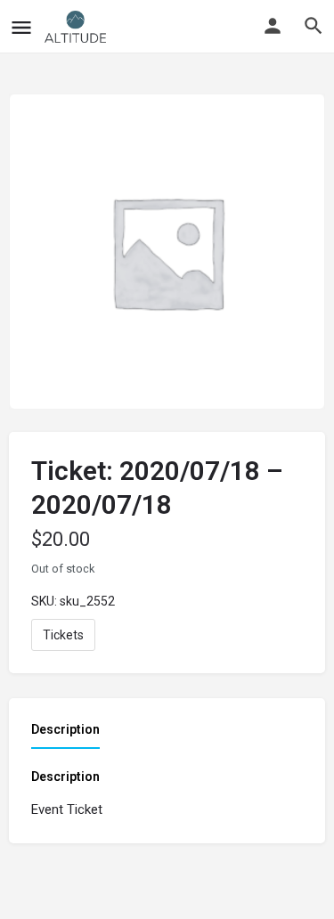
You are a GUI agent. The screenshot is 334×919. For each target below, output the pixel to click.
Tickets (63, 635)
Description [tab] (65, 729)
